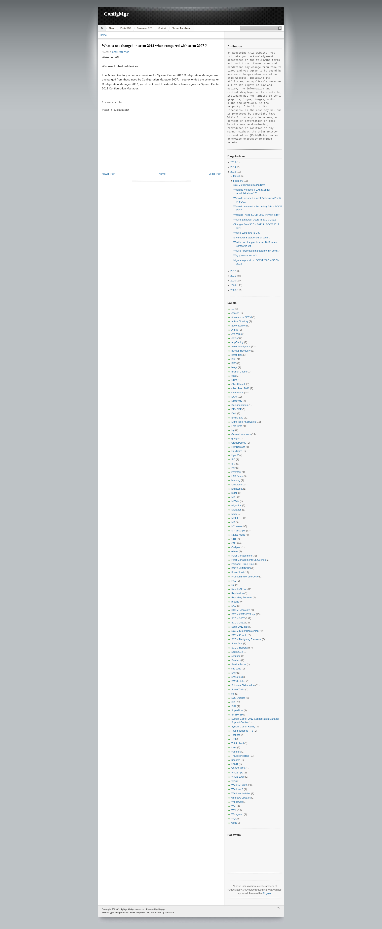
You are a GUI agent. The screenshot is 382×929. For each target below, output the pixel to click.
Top (279, 908)
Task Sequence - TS (242, 730)
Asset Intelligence (240, 346)
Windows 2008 (239, 785)
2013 (233, 172)
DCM (234, 396)
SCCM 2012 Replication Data (249, 185)
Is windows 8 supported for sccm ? (251, 237)
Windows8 (237, 802)
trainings (236, 751)
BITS (234, 363)
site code (236, 668)
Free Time (236, 426)
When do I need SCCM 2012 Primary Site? (256, 215)
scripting (236, 656)
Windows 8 (237, 789)
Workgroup (237, 814)
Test (233, 739)
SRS (233, 702)
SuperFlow (237, 710)
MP (233, 522)
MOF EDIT (237, 518)
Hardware (236, 451)
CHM (234, 380)
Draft (234, 413)
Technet (235, 735)
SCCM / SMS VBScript (243, 614)
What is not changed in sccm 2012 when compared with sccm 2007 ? (154, 46)
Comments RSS (144, 28)
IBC (233, 459)
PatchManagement (241, 555)
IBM (233, 463)
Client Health (238, 384)
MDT (234, 497)
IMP (233, 467)
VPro (234, 781)
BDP (233, 359)
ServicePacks (238, 664)
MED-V (235, 501)
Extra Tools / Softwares (243, 421)
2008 (233, 290)
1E (232, 309)
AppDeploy (237, 342)
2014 (233, 167)
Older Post (215, 173)
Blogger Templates (181, 28)
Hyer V (235, 455)
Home (102, 28)
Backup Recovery (240, 350)
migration (236, 505)
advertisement (239, 325)
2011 (233, 275)
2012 (233, 271)
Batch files (237, 355)
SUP (233, 706)
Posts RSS (125, 28)
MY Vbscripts (238, 530)
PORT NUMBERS (241, 568)
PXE (233, 580)
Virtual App (237, 772)
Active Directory (239, 321)
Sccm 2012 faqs (120, 52)
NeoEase (169, 912)
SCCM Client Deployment (245, 631)
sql (233, 693)
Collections (237, 392)
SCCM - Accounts (240, 610)
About (111, 28)
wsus (234, 822)
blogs (234, 367)
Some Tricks (238, 689)
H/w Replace (238, 447)
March (236, 176)
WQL (234, 818)
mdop (234, 493)
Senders (236, 660)
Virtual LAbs (238, 776)
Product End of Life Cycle (245, 576)
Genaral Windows (241, 434)
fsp (233, 430)
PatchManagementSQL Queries (248, 560)
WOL (234, 810)
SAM (234, 606)
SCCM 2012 (238, 622)
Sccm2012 (237, 652)
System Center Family (243, 726)
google (235, 438)
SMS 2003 (237, 677)
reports (235, 601)
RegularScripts (239, 589)
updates (235, 760)
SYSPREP (237, 714)
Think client (237, 743)
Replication (237, 593)
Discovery (236, 401)
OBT (233, 539)
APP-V (235, 338)
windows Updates (241, 797)
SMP (234, 672)
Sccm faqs (237, 643)
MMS (234, 514)
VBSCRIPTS (238, 768)
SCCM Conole (239, 635)
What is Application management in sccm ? (256, 250)
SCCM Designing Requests (246, 639)
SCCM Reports (239, 647)
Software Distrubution (243, 685)
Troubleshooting (240, 756)
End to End (237, 417)
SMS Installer (238, 681)
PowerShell (237, 572)
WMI (233, 806)
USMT (234, 764)
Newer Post (108, 173)
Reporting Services (241, 597)
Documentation (239, 405)
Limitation (236, 484)
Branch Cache (239, 371)
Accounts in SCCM (241, 317)
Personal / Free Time (242, 564)
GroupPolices (238, 442)
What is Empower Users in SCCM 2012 (254, 219)
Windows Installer (240, 793)
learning (235, 480)
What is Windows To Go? (246, 232)
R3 (233, 585)
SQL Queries (238, 698)
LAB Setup (237, 476)
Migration (236, 509)
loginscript (237, 488)
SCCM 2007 (238, 618)
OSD (234, 543)
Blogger (266, 893)
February (238, 180)
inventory (236, 472)
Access (235, 313)
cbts (233, 375)
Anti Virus (236, 334)
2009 (233, 285)
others (234, 551)
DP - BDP (236, 409)
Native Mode (238, 534)
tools (234, 747)
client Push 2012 (240, 388)
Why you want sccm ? (245, 255)
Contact (162, 28)
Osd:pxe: (236, 547)
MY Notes (236, 526)
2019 (233, 162)
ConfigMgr (116, 14)
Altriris (234, 329)
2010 (233, 280)
